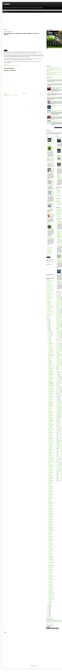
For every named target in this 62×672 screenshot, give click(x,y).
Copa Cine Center (59, 380)
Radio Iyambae (49, 310)
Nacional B (58, 220)
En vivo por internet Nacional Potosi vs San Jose (51, 506)
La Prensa (59, 620)
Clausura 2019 (59, 336)
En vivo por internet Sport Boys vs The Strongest (51, 594)
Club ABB (58, 339)
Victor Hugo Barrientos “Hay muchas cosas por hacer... (51, 386)
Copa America (59, 379)
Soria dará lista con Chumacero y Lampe (50, 573)
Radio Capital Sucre (50, 280)
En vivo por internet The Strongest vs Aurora (51, 522)
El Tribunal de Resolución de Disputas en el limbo (51, 464)
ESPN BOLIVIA (59, 202)
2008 (48, 615)
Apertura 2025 (59, 314)
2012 (48, 610)
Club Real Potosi (13, 65)
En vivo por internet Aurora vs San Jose (51, 596)
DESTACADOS (59, 386)
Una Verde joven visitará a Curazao (51, 548)
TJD (57, 460)
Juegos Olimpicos (59, 413)
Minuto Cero (49, 283)
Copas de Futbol (49, 237)
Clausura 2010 (59, 326)
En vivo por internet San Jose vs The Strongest (51, 473)
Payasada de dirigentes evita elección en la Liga (51, 576)
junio (49, 338)
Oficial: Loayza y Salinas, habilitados (51, 592)
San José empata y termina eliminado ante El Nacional (51, 565)
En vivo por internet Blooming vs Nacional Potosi (50, 570)
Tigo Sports (58, 459)
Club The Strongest (10, 10)
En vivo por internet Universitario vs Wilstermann (50, 589)
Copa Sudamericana (27, 10)
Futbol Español (49, 253)
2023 (48, 323)
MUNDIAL (49, 10)
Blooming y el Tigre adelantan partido (51, 424)
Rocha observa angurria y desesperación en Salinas (51, 360)
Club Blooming (59, 344)
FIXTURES (44, 10)
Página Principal (24, 93)
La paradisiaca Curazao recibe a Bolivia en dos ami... (50, 433)
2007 (48, 616)
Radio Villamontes (49, 296)
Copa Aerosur (59, 378)
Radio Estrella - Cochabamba (49, 304)
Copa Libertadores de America (19, 10)
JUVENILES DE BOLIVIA (59, 416)
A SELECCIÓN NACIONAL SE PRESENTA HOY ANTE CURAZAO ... (51, 382)
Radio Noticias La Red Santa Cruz (50, 314)
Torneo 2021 (58, 461)
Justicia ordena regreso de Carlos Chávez (51, 484)
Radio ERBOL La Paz (50, 315)
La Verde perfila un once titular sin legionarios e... (50, 447)
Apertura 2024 (59, 313)
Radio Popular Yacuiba (50, 297)
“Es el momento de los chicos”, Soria (51, 443)
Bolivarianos (58, 317)
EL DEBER (58, 195)
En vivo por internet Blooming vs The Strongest (50, 394)
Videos (58, 470)
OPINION (58, 188)
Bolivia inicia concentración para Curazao (51, 450)
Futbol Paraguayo (59, 406)
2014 (48, 607)
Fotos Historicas (59, 402)
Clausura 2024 (59, 338)
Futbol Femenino (59, 405)
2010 (48, 612)
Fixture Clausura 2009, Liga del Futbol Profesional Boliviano (56, 111)
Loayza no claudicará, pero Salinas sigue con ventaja (51, 391)
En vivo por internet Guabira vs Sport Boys (50, 519)
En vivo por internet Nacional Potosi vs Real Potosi (51, 481)
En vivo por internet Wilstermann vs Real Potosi (50, 539)
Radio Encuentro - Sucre (50, 302)
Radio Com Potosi (49, 286)
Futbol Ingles (49, 249)
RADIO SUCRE (49, 309)
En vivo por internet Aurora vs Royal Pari (50, 492)
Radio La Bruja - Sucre (50, 289)
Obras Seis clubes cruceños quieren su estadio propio (51, 556)
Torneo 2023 (58, 462)
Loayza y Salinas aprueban (50, 408)
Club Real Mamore (59, 358)
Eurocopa (58, 394)
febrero (49, 601)
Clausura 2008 (59, 324)
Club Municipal (59, 355)
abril (49, 340)
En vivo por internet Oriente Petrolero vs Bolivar (51, 530)
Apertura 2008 (59, 297)
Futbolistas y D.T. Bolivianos (50, 145)
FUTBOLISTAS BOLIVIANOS (59, 216)
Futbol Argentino (49, 250)
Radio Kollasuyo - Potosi (50, 306)
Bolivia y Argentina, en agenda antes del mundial (51, 563)
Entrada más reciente (7, 93)
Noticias (58, 430)
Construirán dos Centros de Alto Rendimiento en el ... (51, 559)
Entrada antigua (41, 93)
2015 (48, 606)
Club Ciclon (58, 347)
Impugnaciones (59, 410)
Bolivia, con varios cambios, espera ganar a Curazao (50, 389)
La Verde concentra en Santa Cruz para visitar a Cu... (51, 453)
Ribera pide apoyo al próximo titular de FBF (51, 352)
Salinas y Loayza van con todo (51, 542)
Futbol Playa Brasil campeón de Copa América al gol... (51, 514)
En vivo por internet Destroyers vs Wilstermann (50, 489)
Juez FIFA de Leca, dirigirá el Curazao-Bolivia (51, 413)
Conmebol (58, 377)
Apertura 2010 (59, 299)
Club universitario (59, 371)
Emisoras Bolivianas (50, 292)
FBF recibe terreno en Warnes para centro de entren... (51, 371)
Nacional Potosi (18, 65)
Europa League (59, 395)
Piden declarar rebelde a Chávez (51, 366)
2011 (48, 611)
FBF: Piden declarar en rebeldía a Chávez (51, 364)
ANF (57, 295)
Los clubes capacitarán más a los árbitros (51, 486)
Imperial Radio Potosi (50, 284)
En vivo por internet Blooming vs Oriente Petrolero (51, 599)
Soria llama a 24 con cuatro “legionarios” (51, 544)
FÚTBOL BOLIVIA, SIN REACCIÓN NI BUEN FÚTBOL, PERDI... (51, 374)
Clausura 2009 (59, 325)
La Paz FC (58, 417)
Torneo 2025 (58, 463)
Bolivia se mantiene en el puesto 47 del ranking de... (51, 495)
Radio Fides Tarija (49, 287)
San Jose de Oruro (50, 203)
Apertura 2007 (59, 296)
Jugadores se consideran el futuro (51, 445)
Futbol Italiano (49, 254)
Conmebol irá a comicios (50, 500)
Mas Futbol (58, 422)
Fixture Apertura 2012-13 (50, 92)
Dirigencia (32, 10)
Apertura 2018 (9, 65)
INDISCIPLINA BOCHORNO (59, 412)
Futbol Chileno (49, 252)
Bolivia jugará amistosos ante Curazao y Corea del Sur (51, 578)
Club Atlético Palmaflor (49, 224)
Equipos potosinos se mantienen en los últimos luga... (51, 378)
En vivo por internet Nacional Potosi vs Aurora (51, 397)
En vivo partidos (49, 288)
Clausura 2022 (59, 337)
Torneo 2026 (58, 464)
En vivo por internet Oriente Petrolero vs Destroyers (51, 503)
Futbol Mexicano (49, 251)
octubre (49, 333)
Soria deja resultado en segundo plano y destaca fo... (51, 369)
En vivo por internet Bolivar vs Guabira (51, 587)
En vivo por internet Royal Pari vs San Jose (51, 344)
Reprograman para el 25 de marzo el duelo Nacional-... (51, 528)
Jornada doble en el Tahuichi (50, 568)
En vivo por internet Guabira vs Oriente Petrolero (51, 478)
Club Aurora (58, 343)
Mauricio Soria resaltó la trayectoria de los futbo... (51, 430)
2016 (48, 605)
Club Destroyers (59, 348)
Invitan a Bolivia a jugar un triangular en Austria (51, 415)
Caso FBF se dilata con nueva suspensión (50, 546)
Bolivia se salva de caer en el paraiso (51, 402)
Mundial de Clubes (59, 427)
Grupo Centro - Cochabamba (49, 301)
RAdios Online (49, 293)
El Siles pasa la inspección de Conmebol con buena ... (50, 497)
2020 (48, 327)
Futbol (7, 4)
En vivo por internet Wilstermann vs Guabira (50, 347)
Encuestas (58, 391)
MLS (57, 423)
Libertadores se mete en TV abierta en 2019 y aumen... (51, 511)
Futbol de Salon (59, 404)
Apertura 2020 (59, 311)
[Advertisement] (33, 21)
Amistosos (58, 294)
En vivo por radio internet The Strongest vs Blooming (50, 533)
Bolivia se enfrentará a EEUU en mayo (51, 441)
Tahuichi (58, 458)
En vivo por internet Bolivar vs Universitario (50, 475)
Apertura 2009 (59, 298)
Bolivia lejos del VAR (51, 459)
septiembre (50, 334)
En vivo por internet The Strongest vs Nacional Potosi (51, 349)
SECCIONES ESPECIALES (59, 440)
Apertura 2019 (59, 310)
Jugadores (58, 414)
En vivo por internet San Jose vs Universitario (50, 400)
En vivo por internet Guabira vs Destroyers (50, 554)
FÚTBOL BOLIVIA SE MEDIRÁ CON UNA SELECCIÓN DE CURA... (51, 421)
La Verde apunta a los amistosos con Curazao (51, 467)
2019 (48, 328)
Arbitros (58, 315)
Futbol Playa (58, 407)
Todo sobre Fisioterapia (59, 175)
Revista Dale (49, 316)
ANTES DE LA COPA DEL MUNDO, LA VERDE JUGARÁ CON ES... (51, 355)
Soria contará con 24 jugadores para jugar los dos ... (51, 462)
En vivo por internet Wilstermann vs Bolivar (50, 525)
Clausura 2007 (59, 323)
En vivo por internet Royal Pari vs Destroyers (50, 582)
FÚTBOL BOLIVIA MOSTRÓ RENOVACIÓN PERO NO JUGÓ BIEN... (51, 405)
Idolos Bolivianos (59, 409)
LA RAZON (58, 189)
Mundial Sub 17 (59, 428)
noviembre (49, 332)
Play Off (58, 433)
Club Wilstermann (59, 376)
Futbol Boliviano (49, 137)
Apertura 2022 (59, 312)
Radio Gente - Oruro (50, 285)
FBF (41, 10)
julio (49, 337)
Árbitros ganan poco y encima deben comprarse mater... (51, 458)
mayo (49, 339)
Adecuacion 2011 (59, 293)
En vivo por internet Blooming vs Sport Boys (51, 470)
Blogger (36, 665)
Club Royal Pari (49, 213)
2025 (48, 321)
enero (49, 602)
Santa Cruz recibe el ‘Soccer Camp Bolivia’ (51, 436)
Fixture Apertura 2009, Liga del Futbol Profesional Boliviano (56, 121)
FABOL (58, 396)
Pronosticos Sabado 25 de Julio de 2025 (53, 67)
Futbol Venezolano (59, 408)
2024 (48, 322)
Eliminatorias (37, 10)
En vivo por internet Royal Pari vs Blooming (50, 508)
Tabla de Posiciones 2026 (55, 10)
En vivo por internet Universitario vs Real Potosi (50, 517)
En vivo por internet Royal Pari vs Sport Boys (51, 551)
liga (57, 418)
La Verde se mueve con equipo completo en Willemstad (50, 426)
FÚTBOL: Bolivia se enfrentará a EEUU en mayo (51, 439)
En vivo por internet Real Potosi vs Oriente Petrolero (50, 585)
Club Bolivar (4, 10)
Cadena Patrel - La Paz (50, 305)
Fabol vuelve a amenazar (50, 410)
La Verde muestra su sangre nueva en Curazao (51, 418)
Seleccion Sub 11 (59, 443)
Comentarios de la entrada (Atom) (12, 95)
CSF (57, 385)
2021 (48, 326)
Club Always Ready (50, 190)
